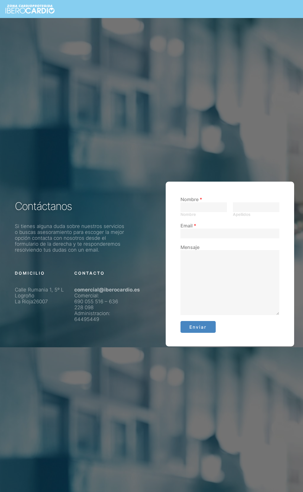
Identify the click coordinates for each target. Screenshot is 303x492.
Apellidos (241, 214)
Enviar (198, 327)
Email (188, 226)
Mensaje (189, 247)
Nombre (191, 199)
